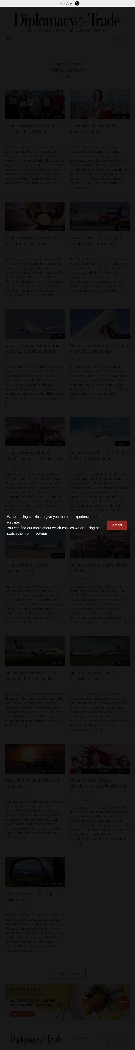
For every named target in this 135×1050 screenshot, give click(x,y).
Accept (117, 525)
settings (42, 533)
